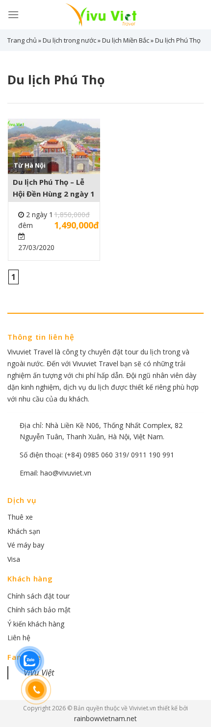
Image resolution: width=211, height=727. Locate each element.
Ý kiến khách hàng (35, 623)
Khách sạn (23, 531)
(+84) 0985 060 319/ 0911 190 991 (119, 454)
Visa (13, 559)
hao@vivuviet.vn (65, 472)
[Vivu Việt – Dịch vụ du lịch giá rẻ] (105, 15)
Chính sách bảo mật (39, 609)
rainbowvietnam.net (105, 718)
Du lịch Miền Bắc (125, 40)
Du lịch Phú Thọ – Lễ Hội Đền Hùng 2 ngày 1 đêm (54, 188)
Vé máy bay (25, 545)
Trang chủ (22, 40)
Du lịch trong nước (69, 40)
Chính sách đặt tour (38, 596)
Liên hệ (18, 637)
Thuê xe (20, 517)
